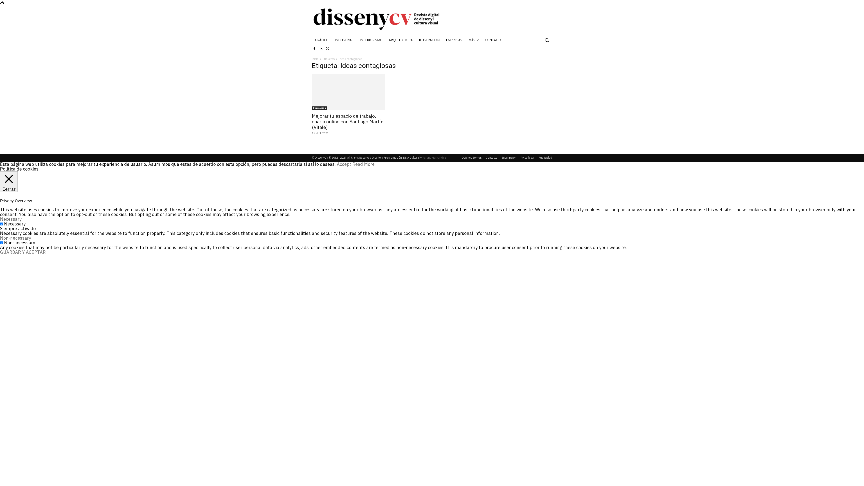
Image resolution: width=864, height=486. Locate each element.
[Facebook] (314, 49)
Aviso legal (527, 158)
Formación (319, 108)
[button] (546, 40)
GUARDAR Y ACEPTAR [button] (23, 252)
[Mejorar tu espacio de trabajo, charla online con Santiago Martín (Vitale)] (348, 92)
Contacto (491, 158)
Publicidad (545, 158)
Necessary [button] (11, 219)
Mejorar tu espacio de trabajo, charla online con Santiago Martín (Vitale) (347, 121)
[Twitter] (327, 49)
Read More (363, 164)
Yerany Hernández (434, 158)
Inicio (315, 59)
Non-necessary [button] (15, 238)
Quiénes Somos (471, 158)
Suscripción (509, 158)
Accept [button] (344, 164)
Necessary (15, 224)
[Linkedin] (321, 49)
